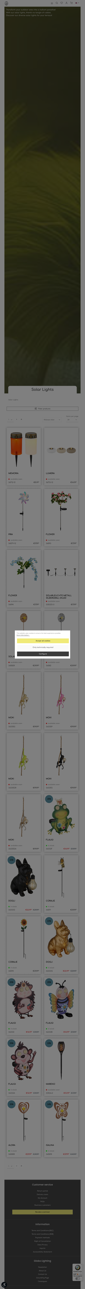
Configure (43, 654)
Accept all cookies (43, 641)
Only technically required (43, 647)
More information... (23, 635)
